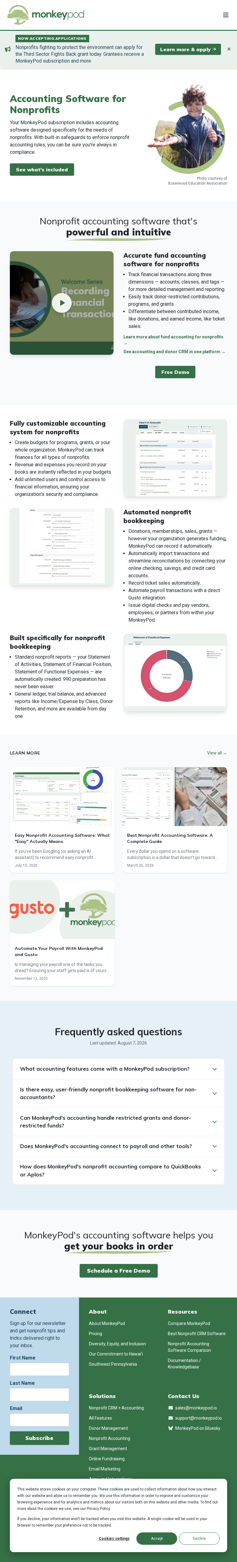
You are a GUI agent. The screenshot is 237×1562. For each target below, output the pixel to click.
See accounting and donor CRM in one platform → (174, 351)
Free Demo (175, 372)
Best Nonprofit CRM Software (197, 1333)
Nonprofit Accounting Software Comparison (189, 1347)
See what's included (42, 169)
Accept (157, 1538)
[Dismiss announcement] (229, 49)
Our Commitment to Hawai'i (116, 1353)
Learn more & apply (185, 49)
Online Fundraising (107, 1458)
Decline (199, 1538)
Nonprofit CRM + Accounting (116, 1407)
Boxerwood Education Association (197, 183)
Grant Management (108, 1448)
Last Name (22, 1383)
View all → (217, 752)
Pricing (95, 1333)
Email (16, 1408)
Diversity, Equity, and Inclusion (117, 1343)
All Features (100, 1418)
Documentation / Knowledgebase (184, 1363)
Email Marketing (104, 1468)
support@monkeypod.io (198, 1418)
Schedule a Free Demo (118, 1270)
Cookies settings (114, 1538)
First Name (22, 1358)
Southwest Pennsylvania (113, 1364)
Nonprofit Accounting (109, 1438)
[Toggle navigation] (224, 14)
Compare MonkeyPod (189, 1323)
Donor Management (108, 1428)
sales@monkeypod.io (195, 1407)
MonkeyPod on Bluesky (197, 1428)
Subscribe (39, 1437)
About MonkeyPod (107, 1323)
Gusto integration (146, 598)
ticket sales (157, 583)
